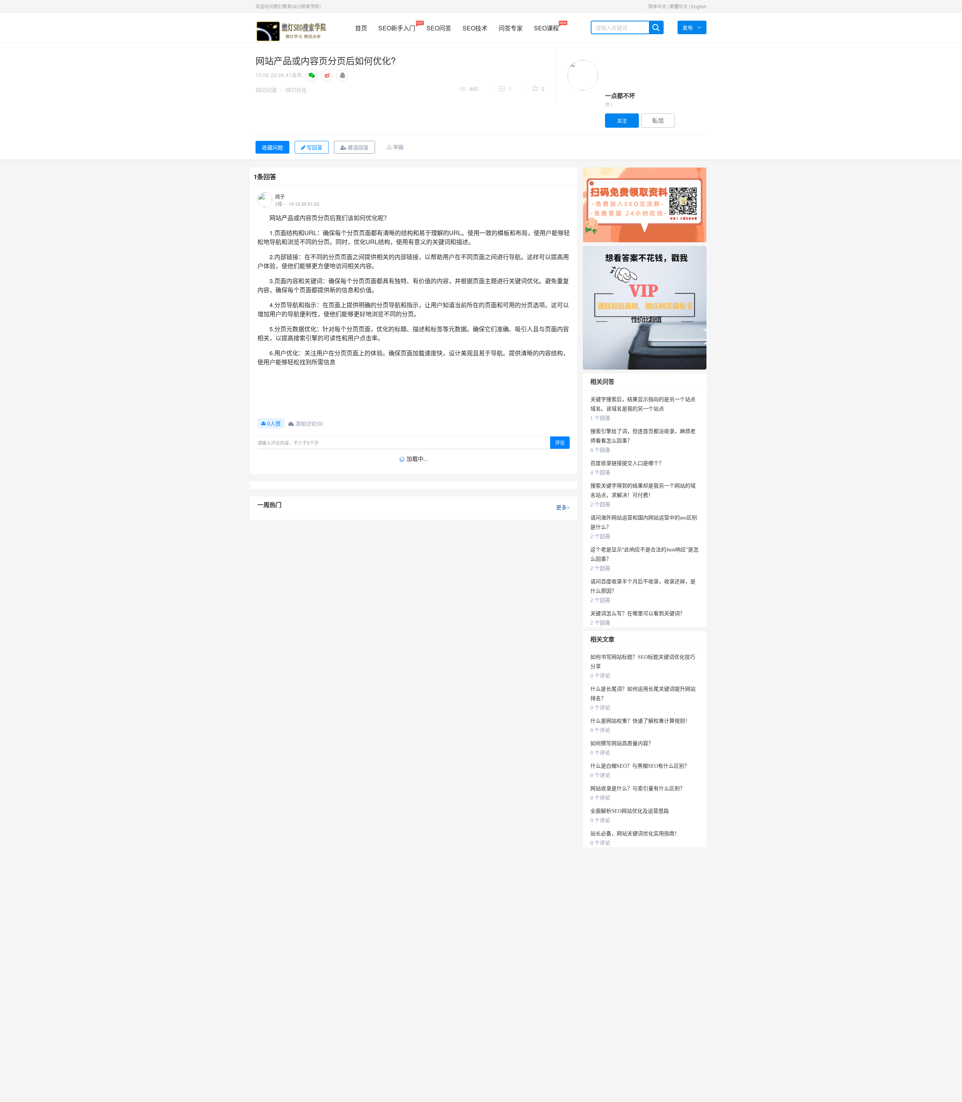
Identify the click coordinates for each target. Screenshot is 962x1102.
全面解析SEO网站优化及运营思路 (629, 811)
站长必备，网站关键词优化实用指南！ (635, 833)
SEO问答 (439, 28)
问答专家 (511, 28)
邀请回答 (358, 147)
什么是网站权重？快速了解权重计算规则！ (640, 721)
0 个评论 (600, 676)
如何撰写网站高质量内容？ (621, 743)
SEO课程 (546, 26)
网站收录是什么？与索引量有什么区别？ (637, 788)
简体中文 (657, 6)
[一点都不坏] (582, 75)
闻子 (280, 196)
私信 (658, 120)
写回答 (314, 147)
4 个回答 (600, 473)
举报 (398, 147)
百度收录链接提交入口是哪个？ (627, 463)
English (698, 6)
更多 (563, 507)
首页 (361, 28)
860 (473, 88)
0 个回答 (600, 450)
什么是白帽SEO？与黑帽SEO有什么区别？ (640, 766)
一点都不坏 (620, 95)
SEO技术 (475, 28)
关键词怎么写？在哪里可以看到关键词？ (637, 613)
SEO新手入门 (396, 26)
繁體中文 (679, 6)
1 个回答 (600, 418)
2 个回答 (600, 504)
